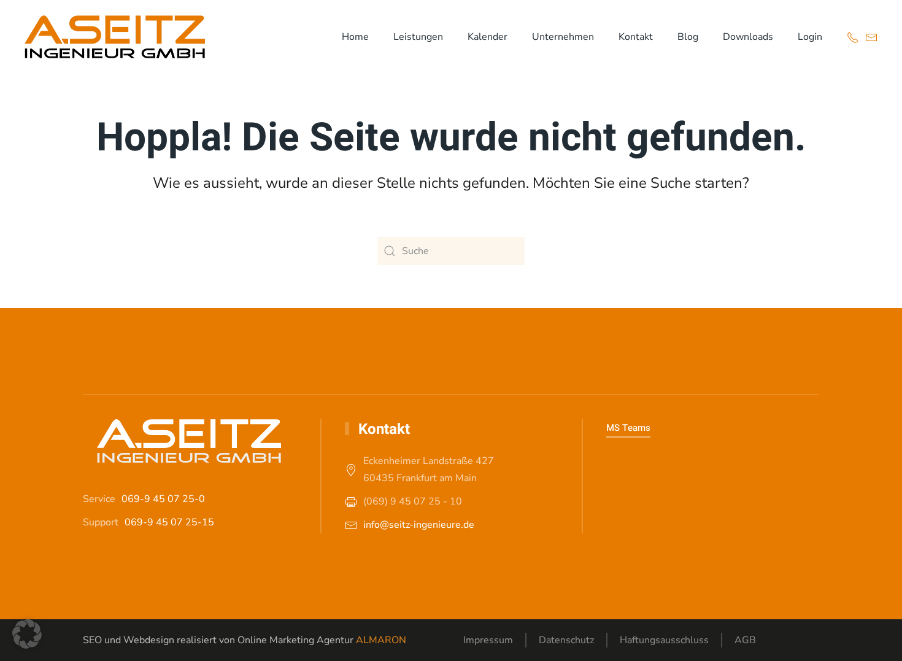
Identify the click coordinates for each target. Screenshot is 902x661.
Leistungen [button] (418, 37)
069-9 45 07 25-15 (169, 522)
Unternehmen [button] (563, 37)
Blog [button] (687, 37)
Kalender (487, 37)
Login (810, 37)
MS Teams (628, 428)
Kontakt (636, 37)
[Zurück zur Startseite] (115, 36)
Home (355, 37)
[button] (27, 634)
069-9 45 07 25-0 (163, 499)
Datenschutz (566, 640)
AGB (745, 640)
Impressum (488, 640)
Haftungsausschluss (664, 640)
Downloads (748, 37)
